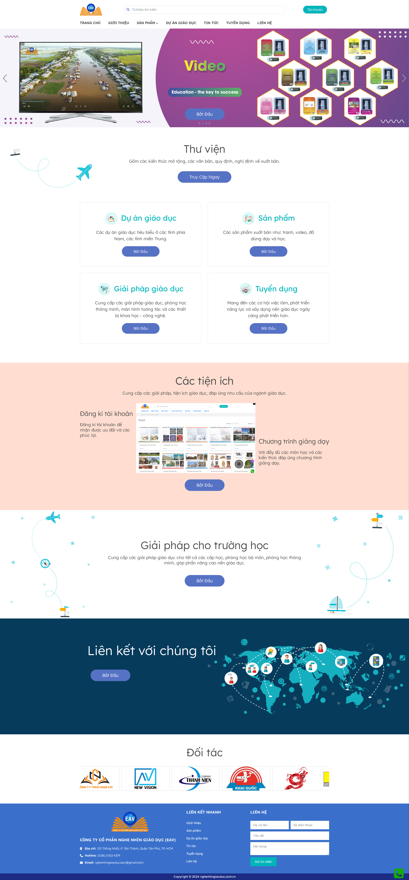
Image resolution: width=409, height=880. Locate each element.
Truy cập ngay (204, 177)
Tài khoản (315, 9)
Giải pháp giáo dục (148, 288)
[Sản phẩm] (248, 218)
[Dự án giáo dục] (111, 218)
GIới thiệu (193, 823)
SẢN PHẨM (146, 23)
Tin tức (191, 846)
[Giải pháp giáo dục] (104, 289)
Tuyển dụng (276, 288)
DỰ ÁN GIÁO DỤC (181, 23)
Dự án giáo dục (148, 218)
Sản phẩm (276, 218)
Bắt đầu (204, 114)
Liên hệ (191, 861)
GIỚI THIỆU (118, 23)
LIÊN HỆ (264, 23)
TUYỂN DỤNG (238, 23)
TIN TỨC (211, 23)
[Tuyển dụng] (245, 289)
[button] (404, 78)
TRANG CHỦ (90, 23)
